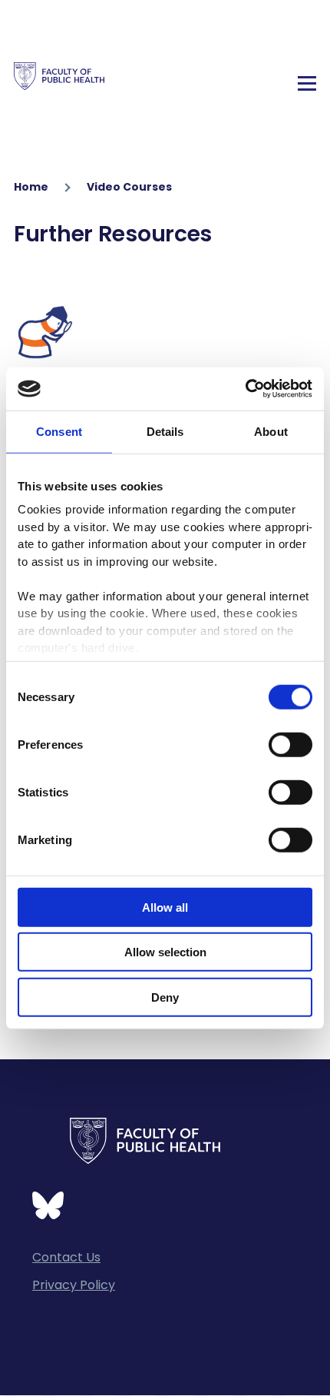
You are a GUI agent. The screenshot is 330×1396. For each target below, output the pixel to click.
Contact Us (66, 1257)
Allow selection (165, 952)
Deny (165, 996)
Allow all (165, 906)
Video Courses (129, 186)
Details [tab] (165, 430)
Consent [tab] (59, 430)
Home (31, 186)
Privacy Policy (73, 1285)
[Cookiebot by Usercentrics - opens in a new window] (245, 389)
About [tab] (271, 430)
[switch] (290, 744)
